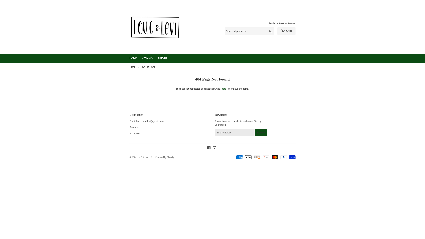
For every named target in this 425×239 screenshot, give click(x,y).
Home (133, 58)
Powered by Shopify (164, 157)
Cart (289, 30)
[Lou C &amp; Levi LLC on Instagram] (214, 148)
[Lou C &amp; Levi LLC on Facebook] (209, 148)
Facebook (134, 127)
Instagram (134, 133)
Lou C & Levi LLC (144, 157)
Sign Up (261, 132)
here (224, 88)
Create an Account (287, 23)
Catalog (147, 58)
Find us (162, 58)
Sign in (272, 23)
